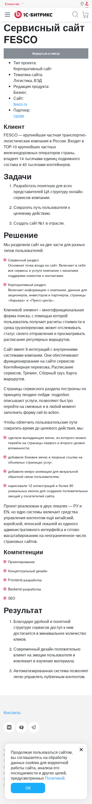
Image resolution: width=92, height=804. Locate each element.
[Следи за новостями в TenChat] (21, 727)
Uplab (18, 116)
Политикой (55, 778)
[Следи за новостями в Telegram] (33, 727)
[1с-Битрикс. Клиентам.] (33, 14)
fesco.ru (20, 104)
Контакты (12, 712)
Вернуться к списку (46, 53)
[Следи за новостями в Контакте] (9, 727)
